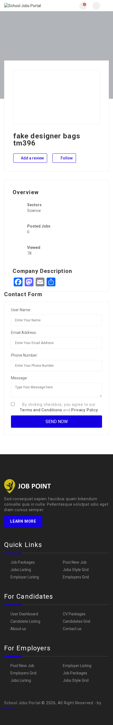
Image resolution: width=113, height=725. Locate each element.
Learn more (23, 521)
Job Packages (22, 562)
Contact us (72, 629)
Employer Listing (24, 577)
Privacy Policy (84, 410)
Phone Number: (24, 355)
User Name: (21, 310)
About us (18, 629)
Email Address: (24, 332)
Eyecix (10, 708)
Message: (19, 378)
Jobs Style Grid (76, 569)
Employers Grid (76, 577)
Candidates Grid (76, 621)
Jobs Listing (20, 569)
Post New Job (75, 562)
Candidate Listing (25, 621)
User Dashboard (24, 614)
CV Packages (74, 614)
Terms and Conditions (41, 410)
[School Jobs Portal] (30, 5)
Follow (66, 158)
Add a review (32, 158)
